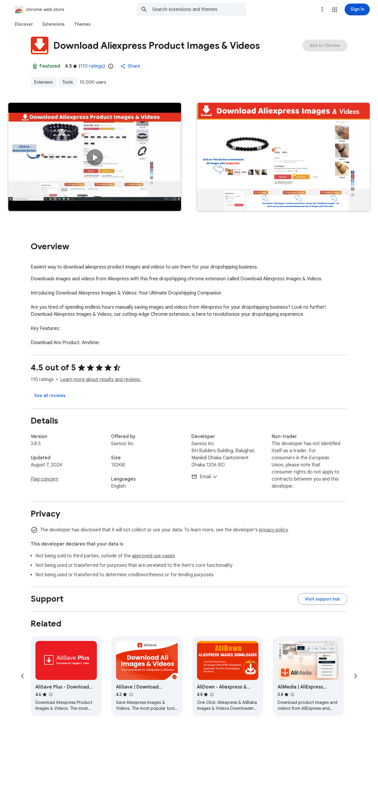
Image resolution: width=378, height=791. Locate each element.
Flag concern (44, 479)
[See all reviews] (50, 395)
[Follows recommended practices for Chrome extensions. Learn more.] (35, 66)
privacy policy (273, 530)
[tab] (24, 24)
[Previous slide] (22, 676)
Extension (43, 82)
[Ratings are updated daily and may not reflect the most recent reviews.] (111, 66)
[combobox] (199, 9)
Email (205, 477)
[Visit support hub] (322, 599)
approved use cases (153, 556)
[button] (334, 10)
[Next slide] (355, 676)
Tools (67, 82)
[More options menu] (322, 9)
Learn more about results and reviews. (100, 380)
